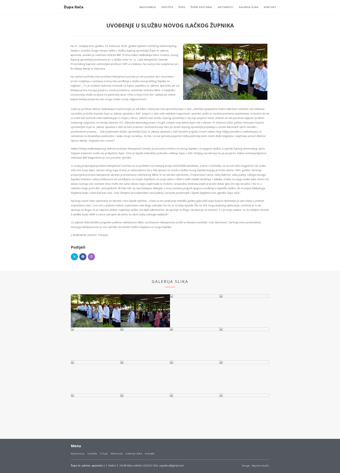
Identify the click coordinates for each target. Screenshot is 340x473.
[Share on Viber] (91, 256)
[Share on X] (74, 256)
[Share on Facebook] (82, 256)
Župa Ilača (73, 7)
